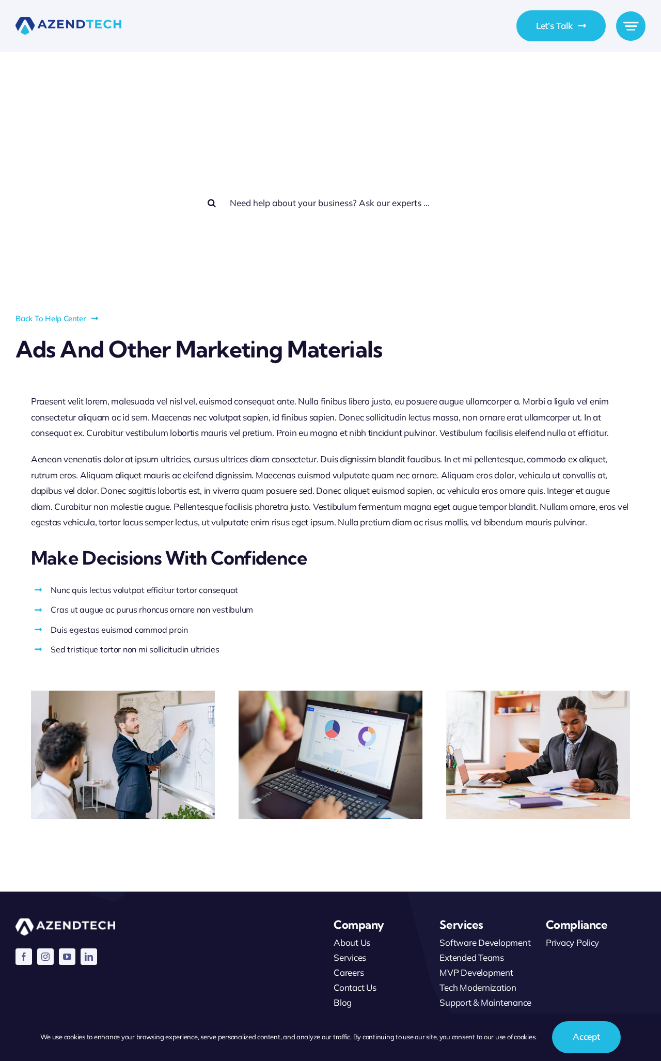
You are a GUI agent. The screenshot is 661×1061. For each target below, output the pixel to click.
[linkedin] (89, 956)
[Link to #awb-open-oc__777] (631, 26)
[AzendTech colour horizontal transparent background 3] (68, 21)
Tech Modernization (477, 987)
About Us (352, 942)
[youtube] (67, 956)
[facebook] (23, 956)
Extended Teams (471, 957)
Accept (586, 1036)
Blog (343, 1002)
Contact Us (355, 987)
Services (350, 957)
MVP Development (476, 972)
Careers (349, 972)
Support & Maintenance (485, 1002)
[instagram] (45, 956)
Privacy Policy (572, 942)
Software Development (484, 942)
